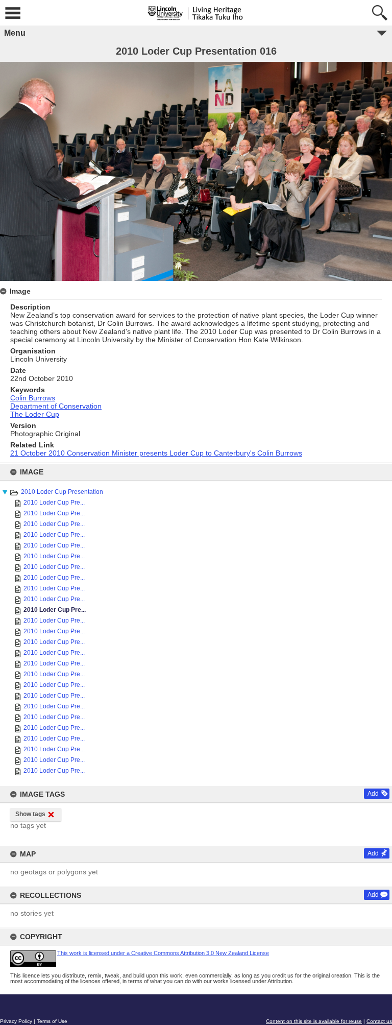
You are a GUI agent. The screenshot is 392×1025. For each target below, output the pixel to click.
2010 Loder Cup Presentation (62, 491)
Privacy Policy (16, 1021)
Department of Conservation (56, 406)
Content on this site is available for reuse (314, 1021)
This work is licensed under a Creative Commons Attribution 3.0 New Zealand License (163, 953)
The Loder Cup (34, 414)
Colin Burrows (32, 398)
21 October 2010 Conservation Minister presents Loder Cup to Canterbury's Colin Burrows (156, 453)
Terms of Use (52, 1021)
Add (373, 793)
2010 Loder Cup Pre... (54, 502)
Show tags (30, 814)
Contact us (379, 1021)
